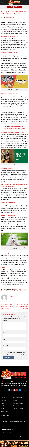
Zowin (13, 17)
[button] (2, 2)
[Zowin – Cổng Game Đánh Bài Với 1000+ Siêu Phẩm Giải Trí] (14, 2)
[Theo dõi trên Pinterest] (14, 390)
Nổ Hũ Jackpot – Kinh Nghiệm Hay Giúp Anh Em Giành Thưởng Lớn (7, 306)
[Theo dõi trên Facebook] (9, 390)
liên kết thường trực (22, 290)
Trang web (5, 345)
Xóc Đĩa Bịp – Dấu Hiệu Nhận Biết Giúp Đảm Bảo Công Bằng (22, 306)
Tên (4, 332)
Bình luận (5, 320)
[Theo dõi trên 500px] (19, 390)
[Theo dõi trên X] (12, 390)
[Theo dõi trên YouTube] (17, 390)
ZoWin (2, 382)
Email (4, 339)
